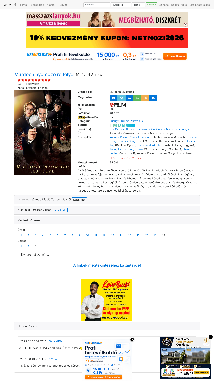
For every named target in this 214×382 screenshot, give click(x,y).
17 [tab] (146, 235)
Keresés (151, 4)
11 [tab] (96, 235)
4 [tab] (43, 235)
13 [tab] (112, 235)
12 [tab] (104, 235)
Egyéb (64, 4)
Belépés (164, 4)
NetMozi (9, 5)
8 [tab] (72, 235)
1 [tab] (21, 235)
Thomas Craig (127, 141)
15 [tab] (129, 235)
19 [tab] (163, 235)
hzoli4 (53, 359)
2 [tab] (28, 235)
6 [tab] (58, 235)
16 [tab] (138, 235)
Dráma (125, 121)
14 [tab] (121, 235)
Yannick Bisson (119, 137)
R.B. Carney (117, 129)
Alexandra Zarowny (137, 129)
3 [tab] (35, 235)
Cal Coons (158, 129)
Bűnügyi (115, 121)
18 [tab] (155, 235)
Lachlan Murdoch (149, 145)
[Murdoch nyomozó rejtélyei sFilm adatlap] (118, 104)
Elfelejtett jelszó (200, 4)
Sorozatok (37, 4)
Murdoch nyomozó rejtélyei (45, 74)
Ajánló (51, 4)
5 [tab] (50, 235)
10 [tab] (87, 235)
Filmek (24, 4)
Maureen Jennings (177, 129)
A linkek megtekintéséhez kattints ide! (107, 265)
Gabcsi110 (55, 341)
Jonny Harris (118, 149)
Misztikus (137, 121)
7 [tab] (65, 235)
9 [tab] (79, 235)
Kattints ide (60, 210)
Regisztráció (179, 4)
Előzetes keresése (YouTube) (126, 158)
